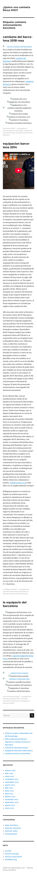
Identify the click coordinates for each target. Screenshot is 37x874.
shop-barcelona (11, 825)
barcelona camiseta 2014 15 (12, 699)
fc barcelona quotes (21, 593)
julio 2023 (9, 788)
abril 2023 (9, 794)
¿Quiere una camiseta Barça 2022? (16, 9)
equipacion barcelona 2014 (16, 145)
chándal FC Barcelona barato (16, 748)
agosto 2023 (10, 785)
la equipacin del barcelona (15, 604)
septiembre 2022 (12, 802)
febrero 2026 (10, 770)
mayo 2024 (9, 776)
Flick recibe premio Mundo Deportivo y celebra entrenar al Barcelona (17, 742)
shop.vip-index (11, 831)
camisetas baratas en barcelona (17, 753)
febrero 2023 (10, 796)
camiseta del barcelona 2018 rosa (17, 38)
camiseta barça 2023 (18, 483)
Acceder (8, 851)
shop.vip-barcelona (13, 828)
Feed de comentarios (13, 857)
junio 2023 (9, 791)
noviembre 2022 (11, 799)
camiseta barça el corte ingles (13, 130)
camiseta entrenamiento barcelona (15, 591)
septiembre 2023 (12, 782)
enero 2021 (9, 808)
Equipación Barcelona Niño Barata (19, 751)
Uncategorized (22, 128)
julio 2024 (9, 773)
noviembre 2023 (11, 779)
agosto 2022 (10, 805)
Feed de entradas (12, 854)
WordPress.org (11, 860)
